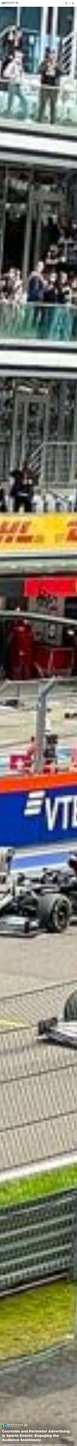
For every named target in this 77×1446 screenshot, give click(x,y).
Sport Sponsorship (46, 1445)
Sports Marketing (60, 1445)
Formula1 (35, 1445)
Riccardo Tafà (9, 1445)
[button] (73, 3)
